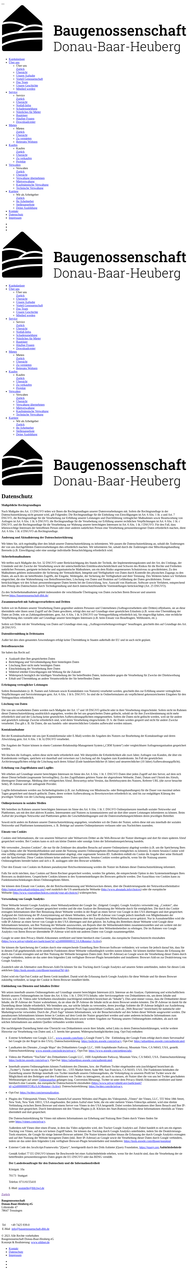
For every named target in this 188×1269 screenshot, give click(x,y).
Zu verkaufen (24, 158)
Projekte (21, 161)
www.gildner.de (40, 1242)
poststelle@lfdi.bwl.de (31, 1188)
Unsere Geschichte (27, 85)
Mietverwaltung (25, 181)
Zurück (20, 69)
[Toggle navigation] (2, 4)
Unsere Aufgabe (25, 75)
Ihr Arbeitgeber (25, 201)
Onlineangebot (48, 1079)
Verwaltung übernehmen (30, 178)
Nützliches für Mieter (28, 112)
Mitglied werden (25, 88)
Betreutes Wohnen (26, 141)
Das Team (22, 82)
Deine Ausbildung (26, 207)
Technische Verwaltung (29, 188)
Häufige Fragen (25, 118)
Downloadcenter (25, 121)
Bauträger (22, 115)
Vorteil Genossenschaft (29, 78)
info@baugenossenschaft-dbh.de (30, 1228)
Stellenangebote (25, 204)
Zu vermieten (24, 138)
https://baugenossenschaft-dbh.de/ (29, 595)
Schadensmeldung (26, 108)
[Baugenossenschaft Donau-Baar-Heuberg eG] (94, 52)
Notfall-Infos (23, 105)
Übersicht (21, 72)
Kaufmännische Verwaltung (32, 184)
